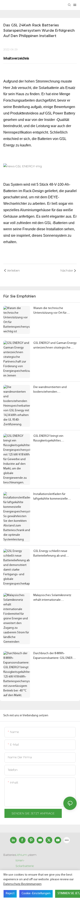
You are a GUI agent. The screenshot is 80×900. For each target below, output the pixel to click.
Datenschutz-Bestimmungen (22, 884)
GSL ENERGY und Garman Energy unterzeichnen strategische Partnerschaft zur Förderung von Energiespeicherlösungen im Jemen (55, 345)
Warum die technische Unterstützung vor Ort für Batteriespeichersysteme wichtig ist (50, 311)
